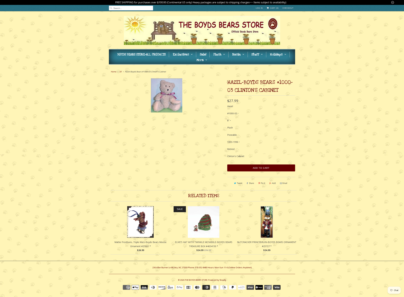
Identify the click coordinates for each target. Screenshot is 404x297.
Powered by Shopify (217, 280)
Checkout (288, 8)
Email (284, 183)
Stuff (255, 55)
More (200, 60)
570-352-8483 (201, 267)
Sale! (203, 55)
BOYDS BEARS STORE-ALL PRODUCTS (141, 55)
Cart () (274, 8)
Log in (259, 8)
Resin (236, 55)
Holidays (276, 55)
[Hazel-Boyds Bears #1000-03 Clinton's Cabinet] (166, 95)
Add (274, 183)
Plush (217, 55)
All (120, 71)
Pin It (263, 183)
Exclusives (181, 55)
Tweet (239, 183)
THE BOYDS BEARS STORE (196, 280)
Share (251, 183)
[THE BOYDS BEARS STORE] (202, 31)
